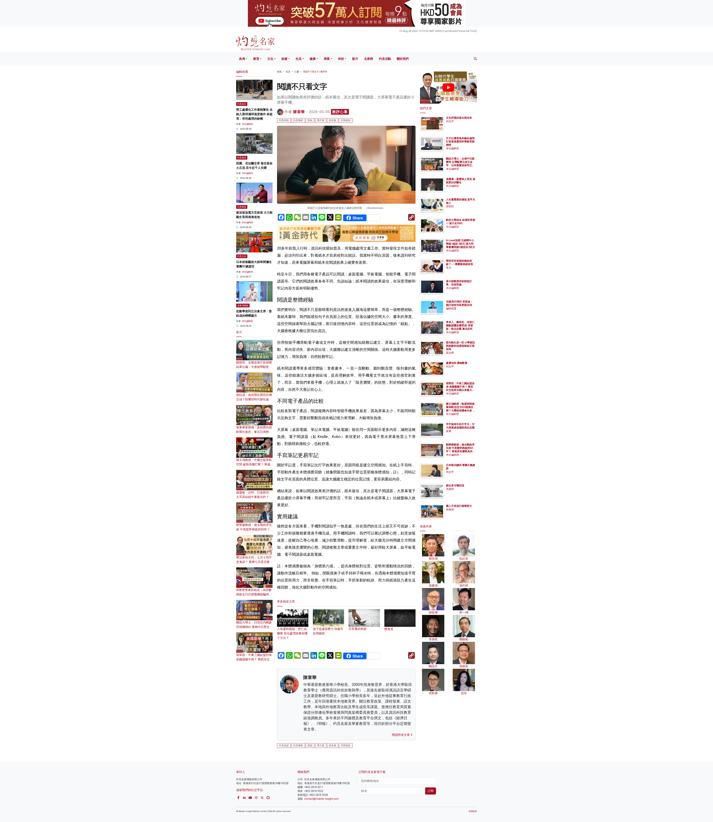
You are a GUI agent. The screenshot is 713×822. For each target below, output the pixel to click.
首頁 (279, 71)
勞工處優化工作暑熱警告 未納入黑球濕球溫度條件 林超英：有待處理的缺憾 (254, 114)
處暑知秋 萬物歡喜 (456, 362)
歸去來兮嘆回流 (455, 485)
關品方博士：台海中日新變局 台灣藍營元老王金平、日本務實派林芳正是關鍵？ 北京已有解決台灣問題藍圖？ (460, 165)
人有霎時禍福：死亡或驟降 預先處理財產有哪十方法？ (292, 633)
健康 (313, 59)
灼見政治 (241, 104)
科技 (341, 59)
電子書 (320, 120)
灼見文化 (241, 256)
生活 (299, 59)
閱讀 (310, 120)
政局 (242, 59)
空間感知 (346, 120)
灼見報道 (241, 157)
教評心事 (340, 112)
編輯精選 (451, 308)
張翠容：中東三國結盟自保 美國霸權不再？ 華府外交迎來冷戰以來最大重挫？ (254, 659)
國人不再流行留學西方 (459, 505)
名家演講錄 (242, 305)
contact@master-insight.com (321, 798)
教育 (256, 59)
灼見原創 (284, 120)
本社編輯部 (247, 124)
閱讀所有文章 (401, 735)
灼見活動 (385, 59)
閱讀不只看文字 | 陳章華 (315, 71)
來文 (448, 267)
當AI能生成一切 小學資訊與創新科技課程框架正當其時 (460, 346)
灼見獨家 (298, 120)
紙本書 (332, 120)
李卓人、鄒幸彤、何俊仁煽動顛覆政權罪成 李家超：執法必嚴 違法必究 (460, 325)
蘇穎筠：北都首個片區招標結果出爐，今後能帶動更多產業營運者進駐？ (254, 367)
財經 (284, 59)
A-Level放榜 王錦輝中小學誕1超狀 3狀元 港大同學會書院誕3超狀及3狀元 (460, 243)
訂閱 (431, 791)
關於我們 (403, 59)
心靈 (296, 71)
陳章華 (299, 112)
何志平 (450, 121)
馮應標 (450, 489)
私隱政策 (473, 811)
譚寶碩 (450, 206)
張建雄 (450, 509)
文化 (270, 59)
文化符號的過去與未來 (459, 117)
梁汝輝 (450, 352)
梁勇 (448, 431)
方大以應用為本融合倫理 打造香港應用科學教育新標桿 (460, 141)
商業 (327, 59)
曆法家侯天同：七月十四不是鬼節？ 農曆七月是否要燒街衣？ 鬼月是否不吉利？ (254, 562)
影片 (355, 59)
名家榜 (368, 59)
